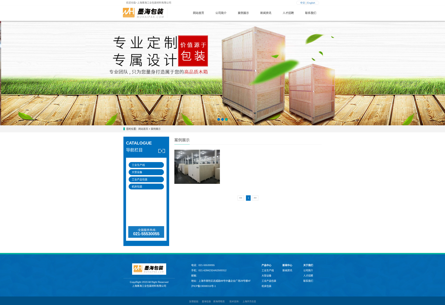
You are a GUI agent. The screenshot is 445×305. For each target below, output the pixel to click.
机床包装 (137, 186)
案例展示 (243, 12)
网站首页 (198, 12)
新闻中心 (287, 265)
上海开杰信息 (249, 301)
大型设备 (137, 172)
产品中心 (266, 265)
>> (255, 198)
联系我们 (310, 12)
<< (240, 198)
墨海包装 (206, 301)
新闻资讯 (265, 12)
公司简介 (220, 12)
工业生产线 (138, 164)
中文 (302, 2)
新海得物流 (219, 301)
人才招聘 (288, 12)
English (311, 2)
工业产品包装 (139, 179)
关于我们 (308, 265)
